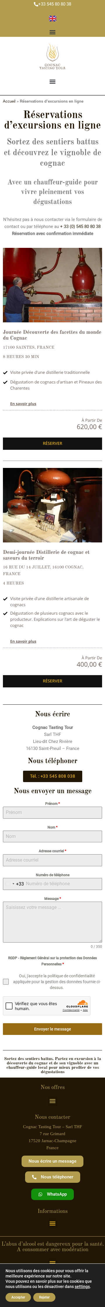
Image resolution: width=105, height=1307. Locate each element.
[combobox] (13, 884)
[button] (52, 32)
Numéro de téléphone (52, 875)
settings (82, 1286)
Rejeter (44, 1297)
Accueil (9, 101)
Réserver (52, 443)
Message (52, 899)
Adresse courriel (52, 851)
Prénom (52, 804)
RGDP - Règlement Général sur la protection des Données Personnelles (52, 961)
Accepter (18, 1297)
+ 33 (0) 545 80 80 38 (80, 226)
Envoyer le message (52, 1029)
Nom (52, 827)
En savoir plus (23, 403)
